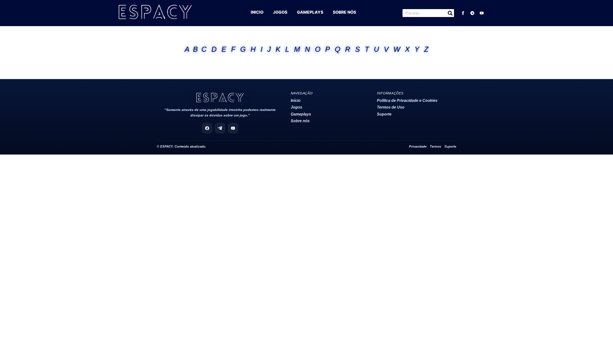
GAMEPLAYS (310, 12)
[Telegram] (472, 13)
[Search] (450, 13)
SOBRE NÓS (344, 12)
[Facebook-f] (463, 13)
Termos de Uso (390, 107)
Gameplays (301, 114)
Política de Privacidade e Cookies (407, 100)
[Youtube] (481, 13)
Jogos (296, 107)
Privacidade (417, 146)
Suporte (384, 114)
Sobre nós (300, 121)
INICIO (257, 12)
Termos (435, 146)
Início (296, 100)
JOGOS (280, 12)
